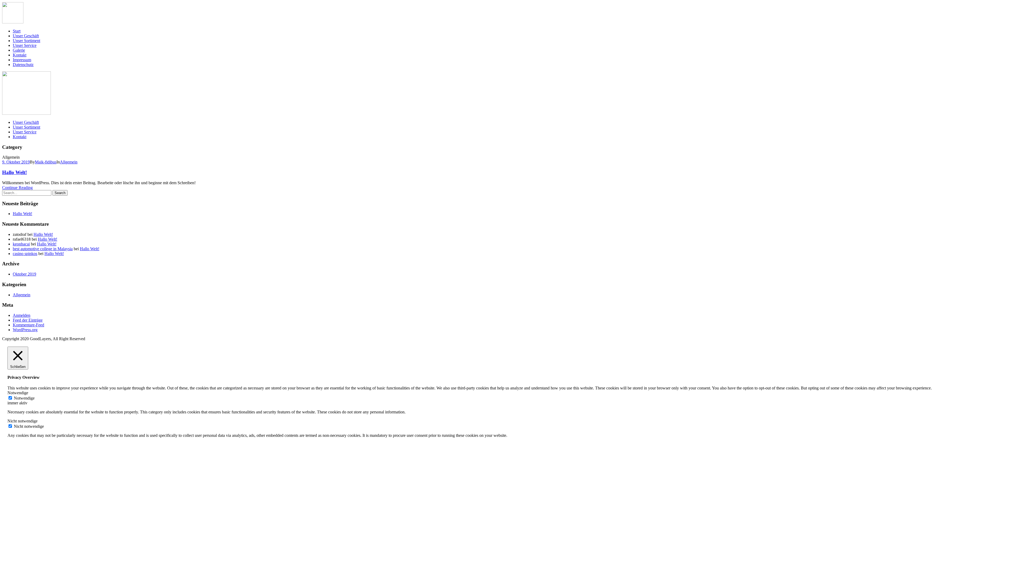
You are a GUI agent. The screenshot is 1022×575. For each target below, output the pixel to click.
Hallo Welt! (14, 172)
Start (16, 31)
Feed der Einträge (28, 320)
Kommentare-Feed (28, 325)
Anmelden (21, 315)
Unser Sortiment (26, 40)
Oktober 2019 (24, 274)
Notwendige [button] (17, 393)
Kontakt (19, 55)
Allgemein (68, 162)
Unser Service (24, 45)
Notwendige (24, 398)
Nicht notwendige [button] (22, 421)
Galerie (19, 50)
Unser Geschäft (26, 36)
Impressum (22, 60)
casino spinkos (25, 253)
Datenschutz (23, 64)
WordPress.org (25, 329)
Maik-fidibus (45, 162)
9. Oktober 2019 (16, 162)
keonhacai (21, 244)
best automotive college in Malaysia (43, 249)
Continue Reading (17, 187)
